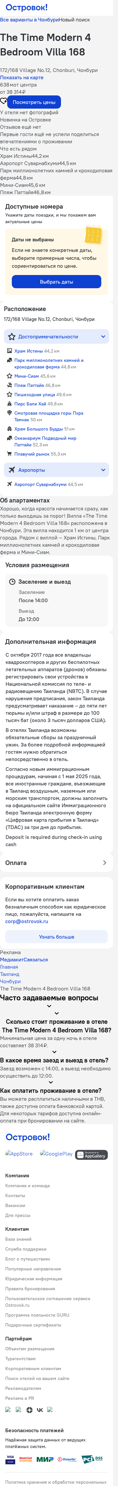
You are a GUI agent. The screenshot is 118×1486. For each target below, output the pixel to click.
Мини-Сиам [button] (26, 376)
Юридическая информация (33, 1279)
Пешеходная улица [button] (34, 394)
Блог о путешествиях (27, 1259)
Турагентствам (20, 1359)
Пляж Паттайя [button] (29, 385)
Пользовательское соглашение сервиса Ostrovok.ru (47, 1302)
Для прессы (17, 1215)
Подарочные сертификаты (33, 1325)
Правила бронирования (30, 1289)
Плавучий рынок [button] (31, 454)
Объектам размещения (29, 1349)
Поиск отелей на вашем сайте (37, 1378)
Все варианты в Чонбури (29, 19)
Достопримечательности (48, 336)
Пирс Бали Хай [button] (30, 404)
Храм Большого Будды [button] (38, 429)
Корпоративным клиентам (33, 1368)
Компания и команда (27, 1186)
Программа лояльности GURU (37, 1315)
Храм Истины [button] (28, 351)
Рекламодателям (23, 1388)
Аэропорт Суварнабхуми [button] (40, 484)
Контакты (15, 1195)
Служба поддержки (26, 1249)
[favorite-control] (3, 102)
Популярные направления (33, 1269)
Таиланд (9, 974)
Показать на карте (22, 77)
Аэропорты (31, 470)
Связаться (36, 959)
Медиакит (12, 959)
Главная (9, 966)
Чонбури (10, 981)
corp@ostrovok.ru (26, 921)
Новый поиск (74, 19)
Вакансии (15, 1205)
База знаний (18, 1239)
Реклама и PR (19, 1398)
